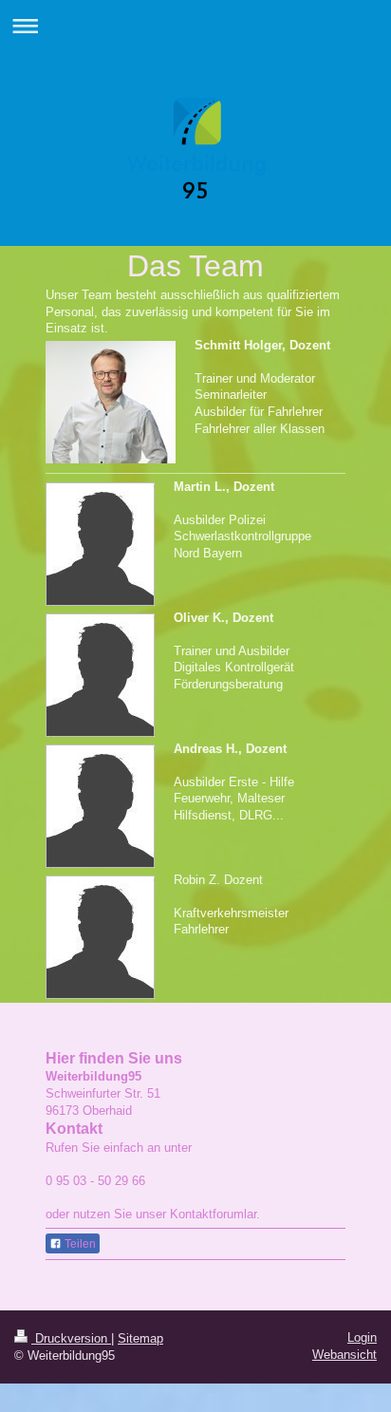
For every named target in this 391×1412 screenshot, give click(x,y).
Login (362, 1337)
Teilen (79, 1244)
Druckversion (71, 1338)
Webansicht (344, 1354)
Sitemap (140, 1338)
